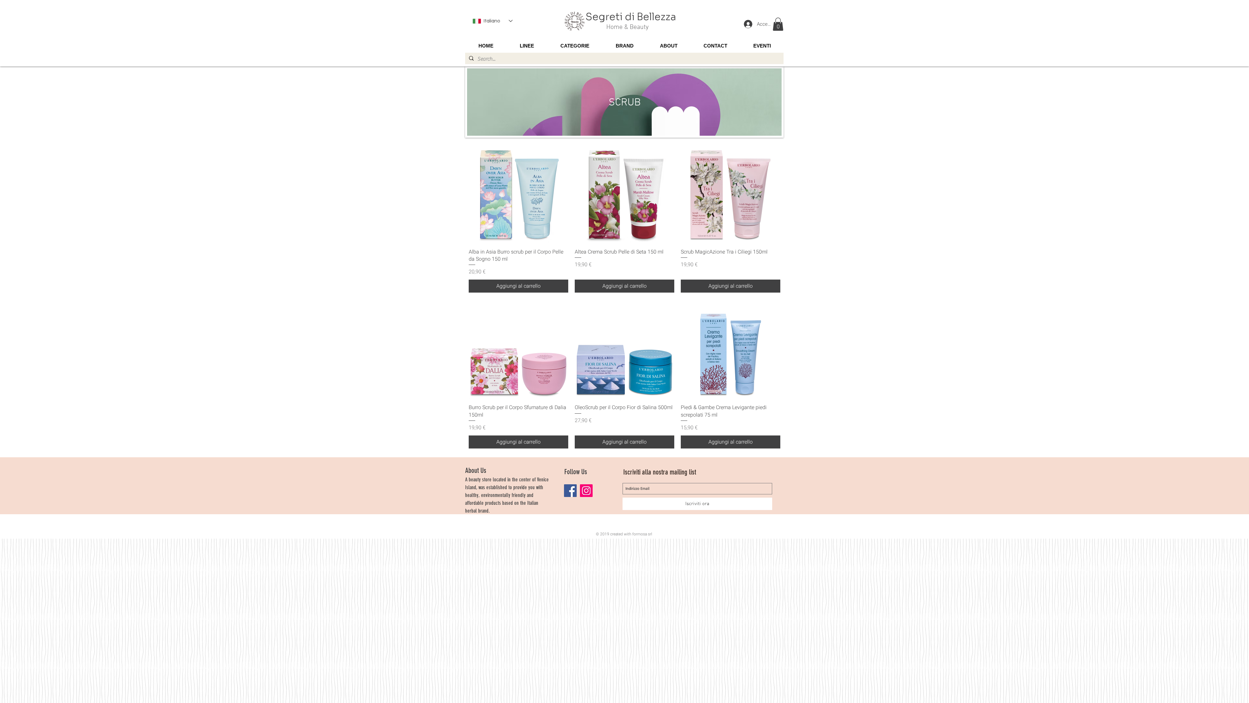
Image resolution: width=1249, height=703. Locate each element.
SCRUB (625, 102)
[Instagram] (586, 490)
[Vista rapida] (518, 193)
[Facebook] (570, 490)
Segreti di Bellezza (630, 17)
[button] (778, 24)
